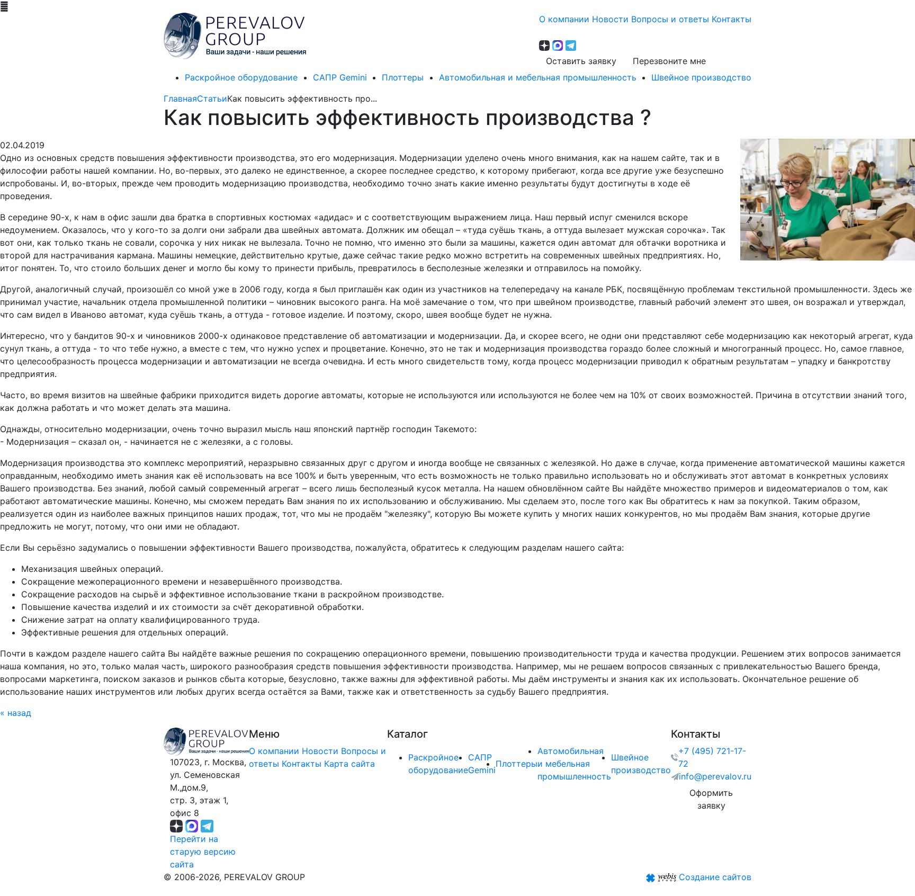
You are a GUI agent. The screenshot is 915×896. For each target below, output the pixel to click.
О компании (274, 751)
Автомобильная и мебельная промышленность (574, 764)
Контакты (301, 763)
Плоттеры (516, 763)
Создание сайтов (715, 877)
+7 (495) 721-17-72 (712, 757)
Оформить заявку (711, 799)
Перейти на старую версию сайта (203, 852)
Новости (320, 751)
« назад (15, 712)
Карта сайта (349, 763)
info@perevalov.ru (715, 776)
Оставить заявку (581, 61)
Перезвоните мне (669, 61)
